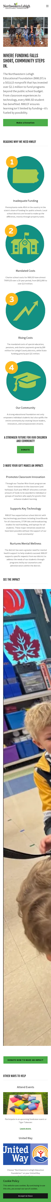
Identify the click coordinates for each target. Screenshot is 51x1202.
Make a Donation (25, 122)
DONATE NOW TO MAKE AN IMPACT (25, 1060)
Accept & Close (25, 1196)
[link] (16, 6)
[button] (47, 6)
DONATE (25, 449)
